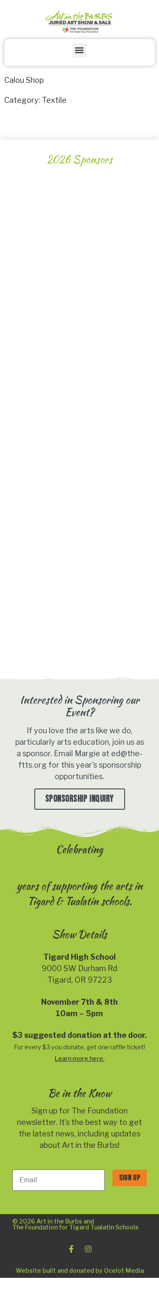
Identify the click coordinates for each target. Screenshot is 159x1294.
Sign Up (129, 1177)
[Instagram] (88, 1249)
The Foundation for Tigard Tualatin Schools (75, 1227)
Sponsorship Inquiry (79, 799)
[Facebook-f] (71, 1249)
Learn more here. (79, 1058)
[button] (79, 50)
